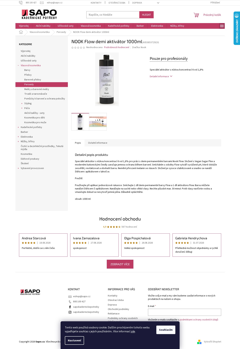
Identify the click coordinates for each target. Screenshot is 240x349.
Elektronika (27, 137)
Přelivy (28, 75)
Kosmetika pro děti (34, 117)
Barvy (27, 70)
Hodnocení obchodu (120, 218)
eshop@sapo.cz (81, 296)
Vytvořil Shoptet (212, 341)
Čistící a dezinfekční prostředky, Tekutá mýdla (42, 147)
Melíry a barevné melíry (36, 89)
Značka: (139, 47)
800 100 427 (79, 301)
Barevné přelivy (32, 79)
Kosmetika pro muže (35, 122)
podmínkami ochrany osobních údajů (199, 319)
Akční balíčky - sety (34, 113)
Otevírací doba (117, 2)
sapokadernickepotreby (86, 307)
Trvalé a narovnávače (35, 94)
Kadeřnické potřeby (31, 127)
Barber (24, 132)
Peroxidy (29, 84)
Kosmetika (26, 154)
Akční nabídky (28, 56)
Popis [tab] (78, 143)
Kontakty (96, 2)
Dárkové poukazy (30, 159)
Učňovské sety (29, 60)
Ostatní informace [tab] (97, 143)
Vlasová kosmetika (31, 65)
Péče (27, 108)
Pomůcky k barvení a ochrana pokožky (44, 98)
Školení (25, 163)
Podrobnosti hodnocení (116, 47)
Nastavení (74, 340)
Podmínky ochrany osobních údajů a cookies (123, 320)
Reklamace (114, 313)
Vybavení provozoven (32, 168)
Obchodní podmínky (118, 309)
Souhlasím (166, 330)
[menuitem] (23, 26)
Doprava (137, 2)
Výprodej (25, 51)
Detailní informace (159, 76)
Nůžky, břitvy (28, 141)
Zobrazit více (120, 264)
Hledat (146, 14)
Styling (28, 103)
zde (133, 331)
